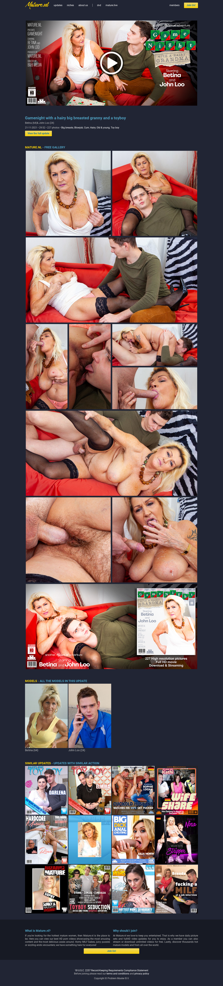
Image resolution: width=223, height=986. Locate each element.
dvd (99, 5)
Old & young (103, 127)
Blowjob (78, 127)
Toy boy (115, 127)
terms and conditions (117, 973)
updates (58, 5)
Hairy (93, 127)
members (174, 5)
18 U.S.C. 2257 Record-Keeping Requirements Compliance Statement (111, 970)
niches (70, 5)
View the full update (38, 133)
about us (83, 5)
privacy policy (141, 973)
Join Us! (191, 5)
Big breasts (67, 127)
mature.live (111, 5)
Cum (86, 127)
